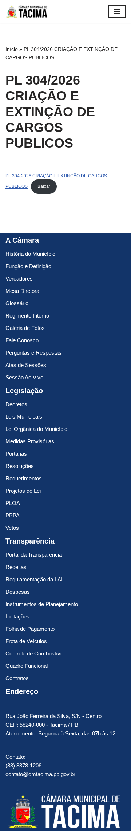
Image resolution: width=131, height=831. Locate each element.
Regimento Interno (27, 315)
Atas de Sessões (25, 365)
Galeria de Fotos (25, 328)
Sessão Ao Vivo (24, 377)
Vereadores (19, 278)
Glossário (16, 303)
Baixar (43, 186)
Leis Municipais (23, 417)
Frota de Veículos (26, 641)
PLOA (12, 503)
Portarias (16, 454)
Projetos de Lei (23, 491)
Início (11, 49)
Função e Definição (28, 266)
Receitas (16, 567)
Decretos (16, 404)
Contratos (17, 678)
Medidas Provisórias (29, 441)
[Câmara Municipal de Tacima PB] (27, 11)
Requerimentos (23, 478)
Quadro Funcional (26, 666)
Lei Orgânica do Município (36, 429)
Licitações (17, 616)
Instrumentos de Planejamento (41, 604)
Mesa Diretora (22, 291)
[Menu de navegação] (117, 11)
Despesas (17, 592)
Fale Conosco (22, 340)
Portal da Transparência (33, 555)
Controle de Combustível (34, 653)
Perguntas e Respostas (33, 353)
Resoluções (19, 466)
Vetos (12, 528)
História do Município (30, 254)
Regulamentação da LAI (34, 579)
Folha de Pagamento (30, 629)
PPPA (12, 515)
